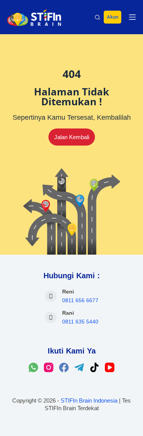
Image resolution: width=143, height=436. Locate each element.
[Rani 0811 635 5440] (50, 317)
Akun (112, 17)
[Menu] (132, 17)
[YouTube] (109, 367)
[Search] (97, 17)
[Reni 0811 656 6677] (50, 296)
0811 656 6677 (80, 300)
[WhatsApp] (33, 367)
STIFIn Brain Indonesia (89, 400)
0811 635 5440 (80, 322)
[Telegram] (79, 367)
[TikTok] (94, 367)
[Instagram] (48, 367)
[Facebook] (64, 367)
